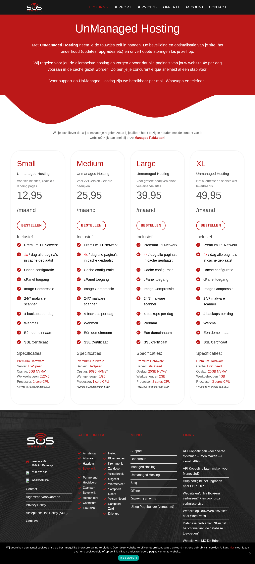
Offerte (171, 7)
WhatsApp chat (40, 479)
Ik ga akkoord (128, 557)
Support (122, 7)
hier (232, 547)
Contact (218, 7)
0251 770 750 (39, 472)
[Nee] (250, 554)
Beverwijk (89, 468)
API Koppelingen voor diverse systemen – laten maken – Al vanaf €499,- (204, 456)
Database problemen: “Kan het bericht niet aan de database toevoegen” (204, 528)
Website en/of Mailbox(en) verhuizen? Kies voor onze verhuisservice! (202, 498)
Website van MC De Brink (201, 540)
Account (194, 7)
